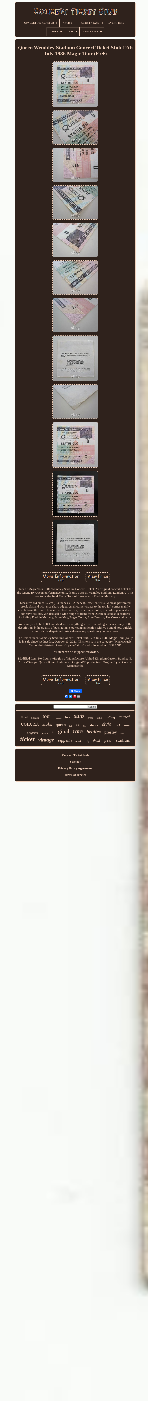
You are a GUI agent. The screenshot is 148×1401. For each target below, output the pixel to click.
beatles (93, 731)
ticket (27, 739)
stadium (123, 740)
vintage (46, 740)
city (87, 741)
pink (99, 717)
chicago (58, 718)
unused (124, 717)
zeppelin (65, 740)
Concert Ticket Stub (75, 755)
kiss (84, 726)
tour (47, 716)
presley (110, 732)
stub (79, 716)
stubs (47, 724)
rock (118, 725)
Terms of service (75, 775)
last (122, 733)
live (67, 717)
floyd (24, 717)
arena (90, 717)
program (32, 732)
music (78, 741)
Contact (75, 762)
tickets (127, 725)
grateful (108, 741)
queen (61, 724)
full (78, 725)
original (60, 731)
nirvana (35, 717)
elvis (106, 724)
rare (78, 731)
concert (30, 723)
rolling (110, 717)
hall (70, 726)
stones (94, 725)
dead (96, 741)
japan (45, 733)
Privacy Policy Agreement (75, 768)
